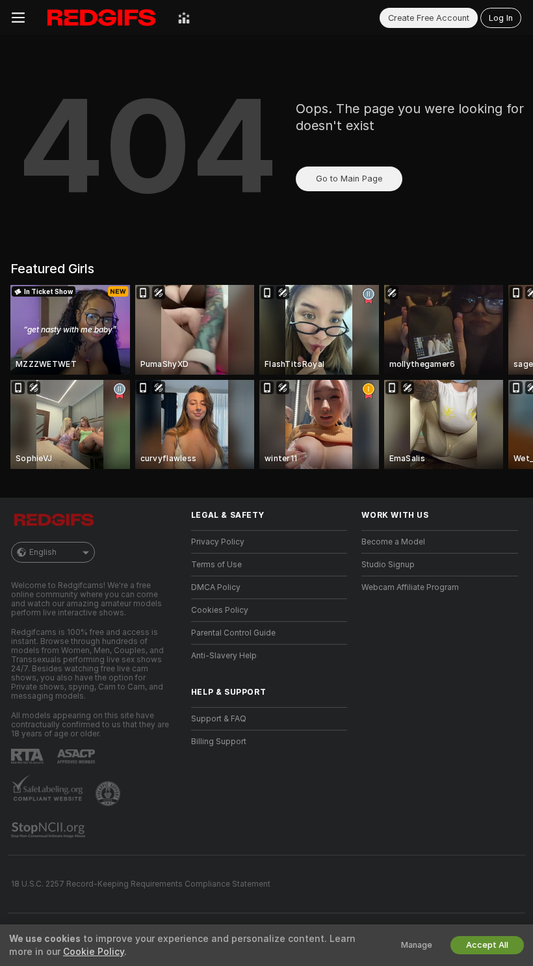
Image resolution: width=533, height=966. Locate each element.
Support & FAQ (218, 718)
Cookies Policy (219, 610)
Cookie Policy (93, 951)
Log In (501, 18)
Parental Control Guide (233, 632)
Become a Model (393, 541)
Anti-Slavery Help (224, 655)
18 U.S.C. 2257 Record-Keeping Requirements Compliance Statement (140, 884)
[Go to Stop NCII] (49, 830)
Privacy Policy (217, 541)
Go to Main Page (349, 178)
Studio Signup (388, 564)
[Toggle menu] (18, 17)
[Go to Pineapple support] (109, 793)
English (43, 552)
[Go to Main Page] (101, 17)
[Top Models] (184, 17)
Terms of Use (216, 564)
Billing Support (218, 741)
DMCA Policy (215, 587)
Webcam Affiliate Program (410, 587)
